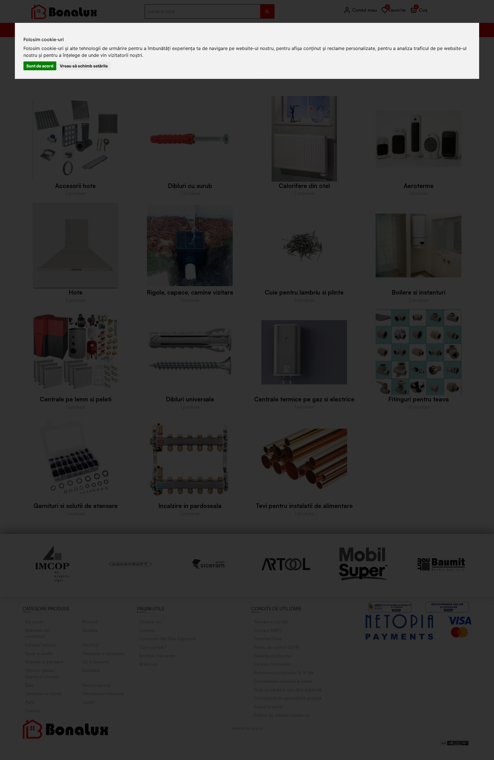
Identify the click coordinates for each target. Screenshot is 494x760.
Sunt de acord (39, 65)
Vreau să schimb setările (84, 65)
